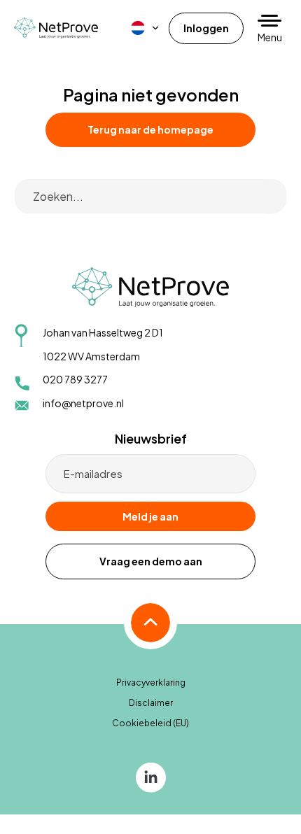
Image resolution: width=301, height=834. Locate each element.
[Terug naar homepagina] (56, 27)
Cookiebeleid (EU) (150, 723)
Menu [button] (270, 37)
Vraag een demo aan (150, 561)
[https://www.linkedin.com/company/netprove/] (151, 776)
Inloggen (206, 28)
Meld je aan (150, 516)
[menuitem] (145, 28)
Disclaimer (151, 703)
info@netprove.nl (83, 403)
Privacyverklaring (151, 682)
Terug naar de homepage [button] (151, 129)
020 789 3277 (75, 379)
